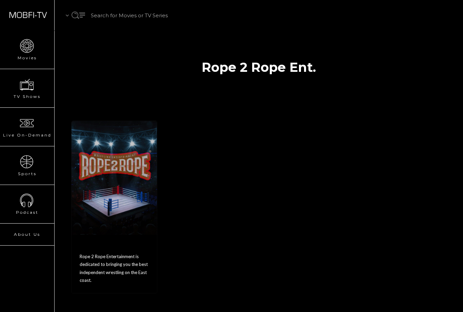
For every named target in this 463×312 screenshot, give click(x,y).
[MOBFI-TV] (27, 15)
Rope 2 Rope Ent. (105, 246)
